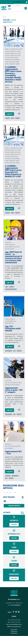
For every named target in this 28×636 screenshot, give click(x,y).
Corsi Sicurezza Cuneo (12, 62)
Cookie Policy (14, 631)
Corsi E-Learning (10, 49)
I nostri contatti (14, 506)
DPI (14, 414)
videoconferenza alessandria (11, 289)
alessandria (8, 475)
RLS (6, 478)
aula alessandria (8, 350)
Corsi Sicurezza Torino (12, 64)
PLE (14, 350)
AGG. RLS (7, 446)
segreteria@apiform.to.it (16, 624)
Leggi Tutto (9, 114)
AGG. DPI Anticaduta (11, 382)
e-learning (7, 118)
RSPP (12, 118)
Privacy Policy (14, 629)
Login (23, 2)
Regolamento (14, 633)
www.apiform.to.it (16, 626)
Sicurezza (17, 118)
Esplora (14, 524)
